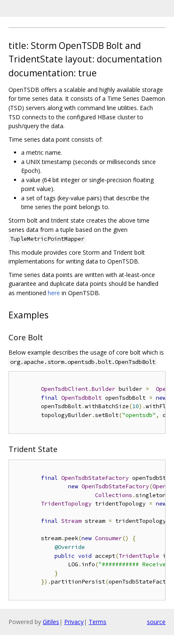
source (156, 622)
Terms (97, 622)
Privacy (74, 622)
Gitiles (51, 622)
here (54, 293)
